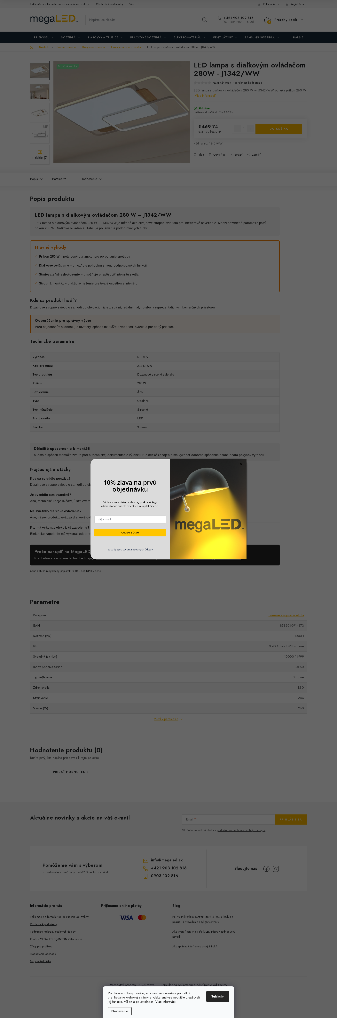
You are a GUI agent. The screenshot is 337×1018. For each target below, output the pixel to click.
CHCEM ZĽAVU (130, 532)
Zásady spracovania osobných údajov (130, 549)
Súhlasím (217, 996)
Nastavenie (119, 1011)
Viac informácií (165, 1001)
